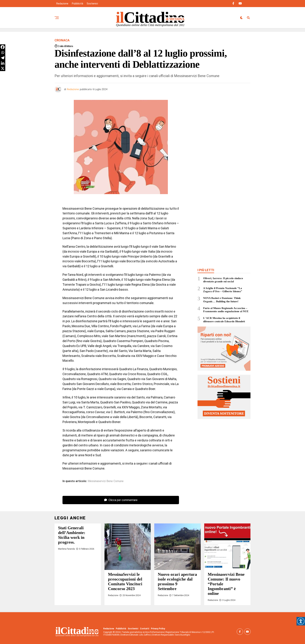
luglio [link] (88, 223)
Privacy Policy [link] (158, 628)
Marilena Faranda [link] (66, 549)
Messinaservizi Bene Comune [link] (106, 481)
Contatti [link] (144, 628)
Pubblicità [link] (77, 3)
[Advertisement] (224, 125)
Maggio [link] (148, 356)
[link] (301, 621)
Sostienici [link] (92, 3)
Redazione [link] (62, 3)
